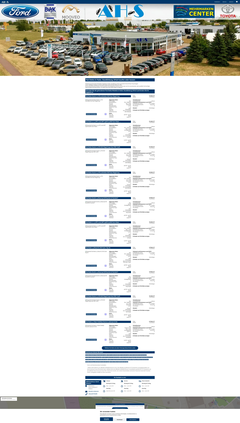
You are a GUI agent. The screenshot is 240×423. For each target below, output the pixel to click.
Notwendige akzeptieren (106, 419)
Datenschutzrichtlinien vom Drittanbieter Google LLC (131, 406)
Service (224, 2)
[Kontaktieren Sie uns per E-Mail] (237, 2)
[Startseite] (5, 2)
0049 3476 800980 (92, 393)
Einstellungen (119, 419)
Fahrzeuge (217, 2)
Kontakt (231, 2)
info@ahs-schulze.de (93, 391)
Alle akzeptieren (133, 419)
